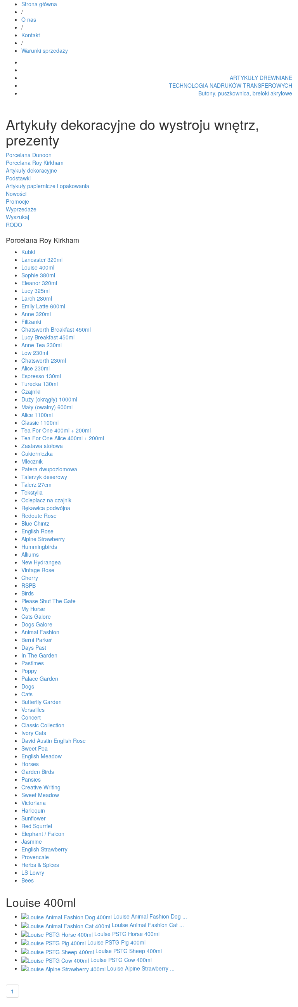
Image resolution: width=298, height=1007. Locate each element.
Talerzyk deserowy (44, 477)
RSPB (28, 585)
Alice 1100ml (37, 415)
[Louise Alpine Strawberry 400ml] (64, 968)
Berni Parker (36, 640)
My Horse (33, 609)
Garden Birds (37, 771)
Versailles (33, 709)
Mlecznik (32, 461)
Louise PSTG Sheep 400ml (128, 951)
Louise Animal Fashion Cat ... (148, 925)
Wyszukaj (17, 217)
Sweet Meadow (40, 795)
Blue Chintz (35, 523)
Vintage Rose (37, 570)
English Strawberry (44, 849)
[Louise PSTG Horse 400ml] (57, 934)
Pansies (31, 779)
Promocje (17, 201)
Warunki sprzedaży (44, 50)
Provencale (35, 857)
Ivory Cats (33, 733)
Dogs (27, 686)
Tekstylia (32, 492)
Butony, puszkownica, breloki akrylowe (245, 93)
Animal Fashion (40, 632)
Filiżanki (31, 321)
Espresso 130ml (41, 376)
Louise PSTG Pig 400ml (116, 942)
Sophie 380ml (38, 275)
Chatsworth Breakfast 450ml (56, 329)
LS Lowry (32, 872)
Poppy (29, 671)
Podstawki (18, 178)
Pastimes (32, 663)
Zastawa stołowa (42, 446)
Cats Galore (36, 616)
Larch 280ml (36, 298)
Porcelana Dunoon (29, 155)
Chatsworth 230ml (43, 360)
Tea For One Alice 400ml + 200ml (62, 438)
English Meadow (41, 756)
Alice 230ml (35, 368)
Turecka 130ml (39, 384)
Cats (27, 694)
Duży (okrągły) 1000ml (49, 399)
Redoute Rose (39, 515)
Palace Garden (39, 678)
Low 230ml (34, 352)
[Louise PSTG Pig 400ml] (54, 942)
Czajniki (30, 391)
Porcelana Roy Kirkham (35, 162)
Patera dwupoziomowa (49, 469)
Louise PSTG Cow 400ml (121, 960)
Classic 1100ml (40, 422)
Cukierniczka (37, 453)
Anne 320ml (36, 314)
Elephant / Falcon (42, 833)
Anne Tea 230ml (41, 345)
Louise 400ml (37, 267)
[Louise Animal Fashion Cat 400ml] (66, 925)
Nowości (16, 193)
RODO (14, 224)
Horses (30, 764)
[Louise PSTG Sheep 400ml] (58, 951)
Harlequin (33, 810)
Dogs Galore (36, 624)
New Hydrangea (41, 562)
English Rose (37, 531)
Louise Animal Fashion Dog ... (150, 916)
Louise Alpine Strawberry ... (141, 968)
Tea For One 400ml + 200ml (56, 430)
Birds (27, 593)
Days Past (33, 647)
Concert (31, 717)
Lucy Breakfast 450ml (47, 337)
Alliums (30, 554)
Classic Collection (42, 725)
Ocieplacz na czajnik (46, 500)
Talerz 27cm (36, 484)
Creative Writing (41, 787)
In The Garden (39, 655)
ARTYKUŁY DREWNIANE (261, 77)
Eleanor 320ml (39, 283)
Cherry (29, 577)
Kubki (28, 252)
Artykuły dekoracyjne (31, 170)
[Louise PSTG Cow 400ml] (55, 960)
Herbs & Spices (40, 865)
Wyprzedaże (21, 209)
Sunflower (33, 818)
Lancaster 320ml (41, 259)
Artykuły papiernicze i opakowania (47, 186)
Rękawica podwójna (45, 508)
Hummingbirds (39, 546)
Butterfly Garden (41, 702)
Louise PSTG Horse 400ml (126, 934)
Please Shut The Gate (48, 601)
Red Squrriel (36, 826)
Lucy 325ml (35, 290)
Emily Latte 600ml (43, 306)
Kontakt (30, 35)
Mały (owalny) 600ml (47, 407)
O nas (28, 19)
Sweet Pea (34, 748)
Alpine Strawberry (43, 539)
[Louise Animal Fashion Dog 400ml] (67, 916)
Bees (27, 880)
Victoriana (33, 802)
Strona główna (39, 4)
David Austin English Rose (53, 740)
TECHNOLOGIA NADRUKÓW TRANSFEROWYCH (230, 85)
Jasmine (31, 841)
